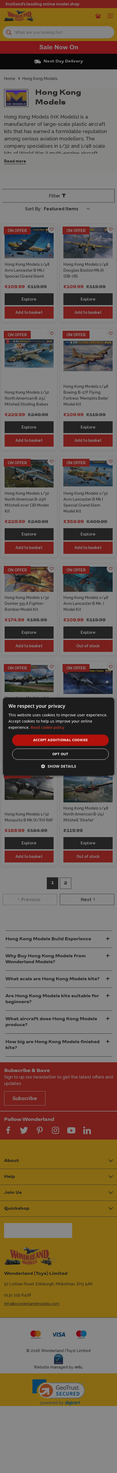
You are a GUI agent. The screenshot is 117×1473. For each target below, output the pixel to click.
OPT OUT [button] (60, 753)
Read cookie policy (47, 727)
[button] (58, 766)
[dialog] (58, 736)
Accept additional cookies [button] (60, 740)
